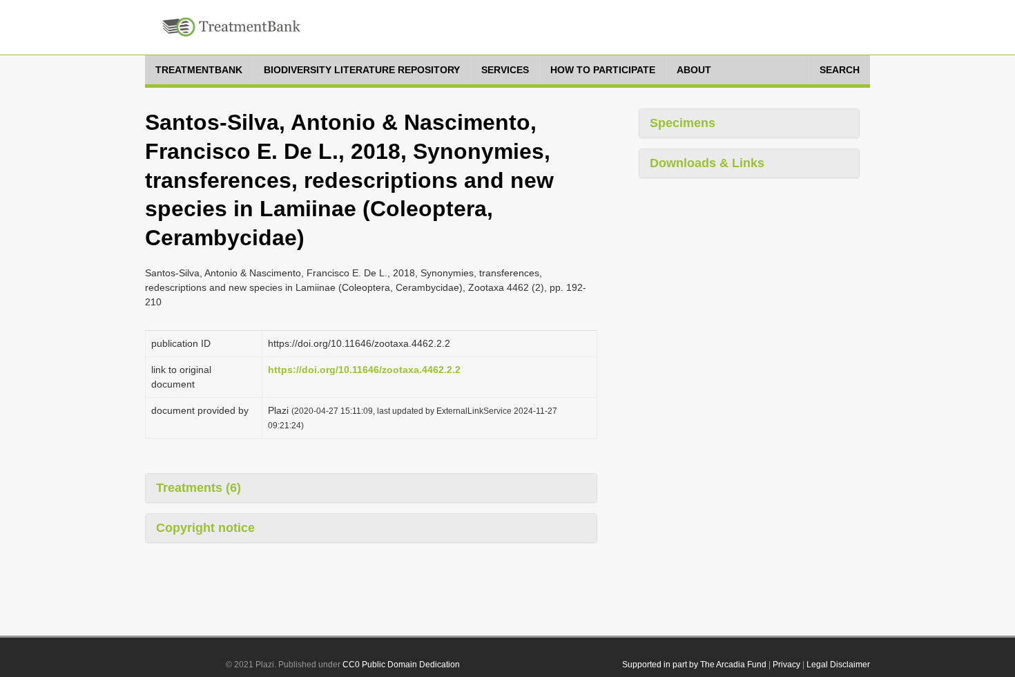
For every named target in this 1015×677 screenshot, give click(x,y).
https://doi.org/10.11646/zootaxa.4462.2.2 (364, 369)
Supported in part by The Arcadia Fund (694, 664)
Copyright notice (205, 528)
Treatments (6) (198, 488)
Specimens (682, 123)
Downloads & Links (707, 163)
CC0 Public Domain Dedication (401, 664)
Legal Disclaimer (838, 664)
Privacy (786, 664)
